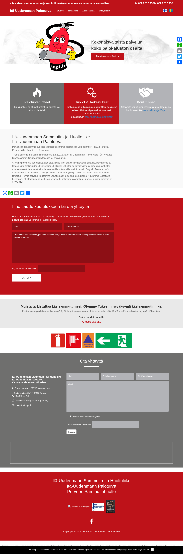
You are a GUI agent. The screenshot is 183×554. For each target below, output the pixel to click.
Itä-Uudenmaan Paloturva (30, 11)
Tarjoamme (73, 11)
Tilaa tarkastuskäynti (106, 56)
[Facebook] (179, 39)
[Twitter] (179, 56)
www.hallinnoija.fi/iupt (154, 110)
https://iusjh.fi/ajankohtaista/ (99, 117)
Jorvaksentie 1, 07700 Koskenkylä (32, 388)
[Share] (179, 62)
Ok (152, 549)
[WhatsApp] (179, 45)
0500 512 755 (165, 3)
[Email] (179, 51)
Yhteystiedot (104, 11)
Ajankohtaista (88, 11)
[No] (179, 549)
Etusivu (60, 11)
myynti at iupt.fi (23, 405)
